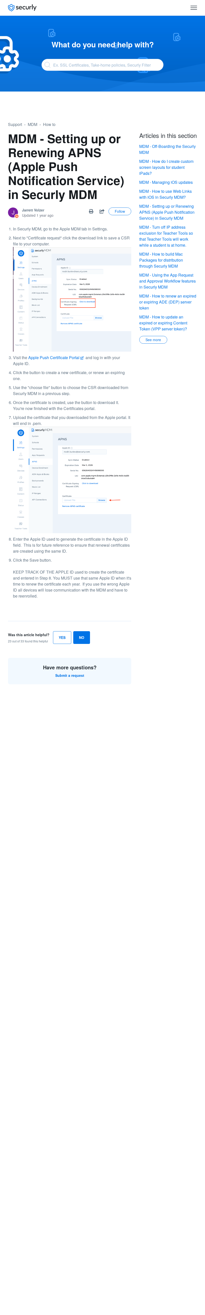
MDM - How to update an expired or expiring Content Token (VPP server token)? (163, 323)
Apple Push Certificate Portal (54, 357)
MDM (32, 124)
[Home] (22, 7)
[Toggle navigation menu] (193, 7)
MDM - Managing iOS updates (166, 182)
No (81, 637)
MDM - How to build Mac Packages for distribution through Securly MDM (161, 260)
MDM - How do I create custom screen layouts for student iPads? (166, 167)
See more (153, 339)
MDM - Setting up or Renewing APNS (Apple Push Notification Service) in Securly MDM (166, 212)
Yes (62, 637)
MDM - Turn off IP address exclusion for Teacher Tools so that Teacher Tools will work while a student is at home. (166, 236)
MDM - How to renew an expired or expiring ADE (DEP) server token (167, 302)
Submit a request (69, 675)
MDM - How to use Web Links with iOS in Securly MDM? (165, 194)
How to (49, 124)
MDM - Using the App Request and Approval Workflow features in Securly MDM (167, 281)
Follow (120, 211)
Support (15, 124)
